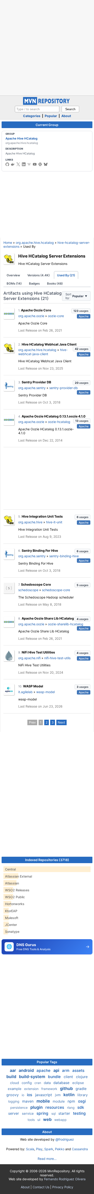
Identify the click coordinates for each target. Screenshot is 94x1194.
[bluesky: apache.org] (45, 164)
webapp (60, 1120)
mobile (44, 1101)
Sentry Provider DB (36, 382)
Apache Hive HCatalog (21, 138)
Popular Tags (47, 1062)
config (27, 1083)
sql (54, 1113)
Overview (13, 275)
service (28, 1113)
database (61, 1082)
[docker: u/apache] (13, 164)
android (27, 1070)
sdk (80, 1107)
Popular (51, 116)
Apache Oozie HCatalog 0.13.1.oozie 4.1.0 (54, 416)
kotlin (69, 1094)
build (11, 1076)
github (67, 1088)
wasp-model (45, 692)
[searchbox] (37, 109)
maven (28, 1101)
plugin (37, 1107)
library (82, 1095)
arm (66, 1070)
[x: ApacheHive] (18, 164)
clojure (82, 1076)
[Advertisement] (47, 47)
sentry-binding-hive (64, 556)
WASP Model (33, 686)
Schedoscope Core (36, 584)
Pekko (59, 1149)
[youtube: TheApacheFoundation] (35, 164)
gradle (81, 1088)
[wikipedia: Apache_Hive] (29, 164)
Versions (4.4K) (38, 275)
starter (64, 1113)
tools (32, 1120)
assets (78, 1070)
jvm (58, 1095)
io (23, 1095)
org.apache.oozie (31, 316)
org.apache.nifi (29, 658)
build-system (32, 1076)
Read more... (47, 1159)
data (48, 1083)
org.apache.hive (30, 522)
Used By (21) (66, 275)
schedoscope (28, 590)
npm (72, 1101)
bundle (55, 1076)
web (47, 1119)
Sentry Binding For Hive (40, 550)
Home (7, 242)
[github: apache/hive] (7, 164)
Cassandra (80, 1149)
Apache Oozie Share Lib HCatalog (48, 618)
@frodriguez (64, 1139)
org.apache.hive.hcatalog (35, 242)
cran (38, 1083)
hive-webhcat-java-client (43, 352)
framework (49, 1089)
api (56, 1070)
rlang (71, 1107)
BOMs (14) (14, 283)
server (14, 1113)
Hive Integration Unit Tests (42, 516)
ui (39, 1119)
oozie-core (56, 316)
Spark (48, 1149)
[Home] (47, 104)
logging (14, 1101)
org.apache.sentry (32, 388)
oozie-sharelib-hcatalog (65, 624)
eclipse (78, 1083)
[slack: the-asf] (40, 164)
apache (44, 1070)
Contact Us (41, 1187)
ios (30, 1094)
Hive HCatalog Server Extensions (51, 255)
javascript (44, 1094)
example (15, 1089)
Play (39, 1149)
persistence (19, 1107)
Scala (30, 1149)
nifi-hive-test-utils (57, 658)
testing (79, 1113)
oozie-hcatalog (59, 422)
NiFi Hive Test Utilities (38, 652)
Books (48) (55, 283)
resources (55, 1107)
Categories (31, 116)
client (69, 1076)
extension (31, 1089)
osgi (82, 1101)
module (59, 1101)
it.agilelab (25, 692)
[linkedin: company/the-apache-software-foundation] (24, 164)
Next (61, 722)
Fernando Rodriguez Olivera (65, 1179)
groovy (13, 1094)
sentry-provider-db (63, 388)
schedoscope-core (56, 590)
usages (80, 311)
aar (13, 1070)
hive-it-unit (54, 522)
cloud (15, 1083)
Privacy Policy (62, 1187)
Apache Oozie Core (36, 310)
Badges (34, 283)
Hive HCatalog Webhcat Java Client (49, 344)
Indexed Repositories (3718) (47, 860)
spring (43, 1113)
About (66, 116)
